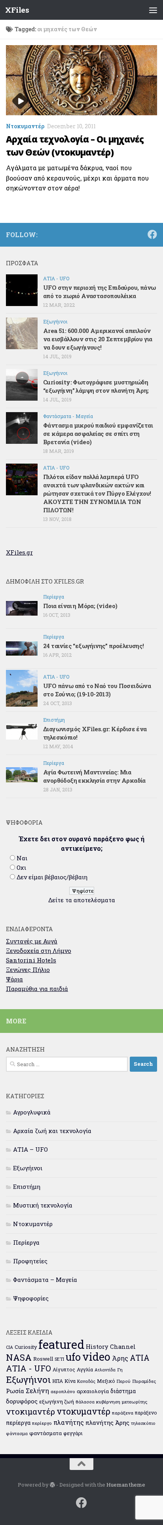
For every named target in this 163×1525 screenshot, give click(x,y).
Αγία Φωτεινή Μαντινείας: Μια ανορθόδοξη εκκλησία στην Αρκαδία (94, 776)
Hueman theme (125, 1484)
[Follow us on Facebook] (152, 234)
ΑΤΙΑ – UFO (30, 1149)
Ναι (22, 858)
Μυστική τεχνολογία (42, 1205)
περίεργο (42, 1423)
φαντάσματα (45, 1433)
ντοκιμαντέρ (30, 1411)
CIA (9, 1347)
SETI (59, 1359)
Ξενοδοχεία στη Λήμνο (38, 951)
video (96, 1356)
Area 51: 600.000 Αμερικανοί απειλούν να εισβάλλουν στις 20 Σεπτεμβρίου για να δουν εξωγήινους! (97, 339)
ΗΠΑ (57, 1381)
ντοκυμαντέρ (83, 1411)
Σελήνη (37, 1390)
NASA (19, 1357)
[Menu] (153, 10)
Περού (124, 1381)
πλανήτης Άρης (107, 1422)
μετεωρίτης (134, 1402)
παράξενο (146, 1412)
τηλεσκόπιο (143, 1423)
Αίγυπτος (64, 1369)
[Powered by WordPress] (52, 1484)
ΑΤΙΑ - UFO (56, 278)
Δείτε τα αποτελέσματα (81, 900)
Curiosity (26, 1347)
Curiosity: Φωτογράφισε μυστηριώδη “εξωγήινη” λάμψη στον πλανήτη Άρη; (96, 386)
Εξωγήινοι (55, 321)
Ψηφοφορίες (31, 1298)
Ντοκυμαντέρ (25, 126)
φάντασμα (17, 1433)
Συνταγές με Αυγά (31, 941)
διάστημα (123, 1391)
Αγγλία (85, 1369)
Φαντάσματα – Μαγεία (45, 1280)
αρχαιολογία (93, 1391)
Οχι (21, 867)
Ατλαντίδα (105, 1370)
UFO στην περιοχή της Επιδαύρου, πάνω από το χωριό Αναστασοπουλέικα (99, 291)
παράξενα (122, 1413)
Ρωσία (15, 1391)
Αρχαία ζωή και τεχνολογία (52, 1131)
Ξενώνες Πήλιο (28, 970)
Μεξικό (106, 1381)
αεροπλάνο (63, 1391)
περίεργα (18, 1422)
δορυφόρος (22, 1401)
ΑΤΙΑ (140, 1358)
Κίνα (70, 1381)
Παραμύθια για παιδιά (37, 989)
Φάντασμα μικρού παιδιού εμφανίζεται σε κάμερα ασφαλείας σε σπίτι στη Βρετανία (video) (98, 433)
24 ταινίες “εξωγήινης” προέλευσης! (93, 646)
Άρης (120, 1358)
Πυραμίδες (144, 1381)
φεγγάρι (73, 1433)
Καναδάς (86, 1381)
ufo (73, 1356)
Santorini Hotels (31, 960)
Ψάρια (14, 979)
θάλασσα (85, 1402)
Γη (120, 1370)
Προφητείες (30, 1261)
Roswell (43, 1359)
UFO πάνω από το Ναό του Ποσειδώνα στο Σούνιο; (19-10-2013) (97, 690)
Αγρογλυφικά (32, 1112)
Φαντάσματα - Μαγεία (68, 416)
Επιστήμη (54, 720)
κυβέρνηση (108, 1402)
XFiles (17, 10)
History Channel (111, 1346)
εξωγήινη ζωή (56, 1401)
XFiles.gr (19, 552)
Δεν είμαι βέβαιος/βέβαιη (52, 877)
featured (61, 1344)
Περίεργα (53, 596)
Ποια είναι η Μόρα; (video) (80, 606)
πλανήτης (68, 1422)
